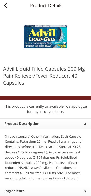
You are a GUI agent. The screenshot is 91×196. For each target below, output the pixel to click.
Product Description (21, 123)
